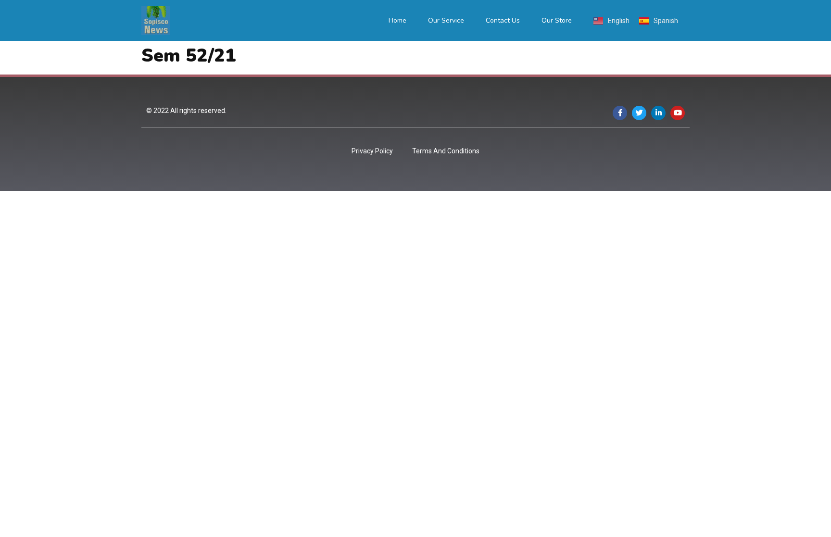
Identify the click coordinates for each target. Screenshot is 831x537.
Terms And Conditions (445, 151)
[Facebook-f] (620, 113)
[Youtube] (677, 113)
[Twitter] (639, 113)
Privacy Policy (372, 151)
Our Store (556, 20)
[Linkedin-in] (658, 113)
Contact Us (503, 20)
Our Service (446, 20)
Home (397, 20)
